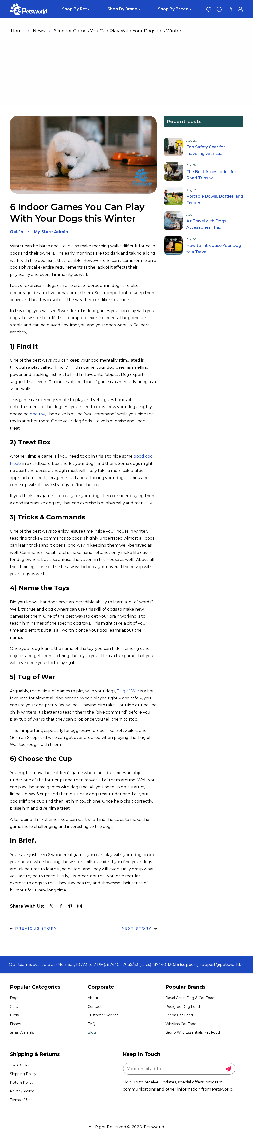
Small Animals (22, 1032)
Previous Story (36, 928)
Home (17, 31)
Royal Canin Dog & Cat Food (189, 998)
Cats (14, 1006)
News (39, 31)
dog (37, 414)
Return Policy (21, 1082)
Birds (14, 1015)
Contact (95, 1006)
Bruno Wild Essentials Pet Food (192, 1032)
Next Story (137, 928)
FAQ (91, 1024)
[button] (229, 9)
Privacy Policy (22, 1091)
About (93, 998)
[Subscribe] (228, 1069)
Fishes (15, 1024)
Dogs (14, 998)
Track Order (20, 1065)
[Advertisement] (126, 71)
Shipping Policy (23, 1074)
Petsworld (154, 1126)
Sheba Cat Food (179, 1015)
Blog (92, 1032)
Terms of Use (21, 1100)
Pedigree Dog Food (182, 1006)
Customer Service (103, 1015)
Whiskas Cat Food (180, 1024)
